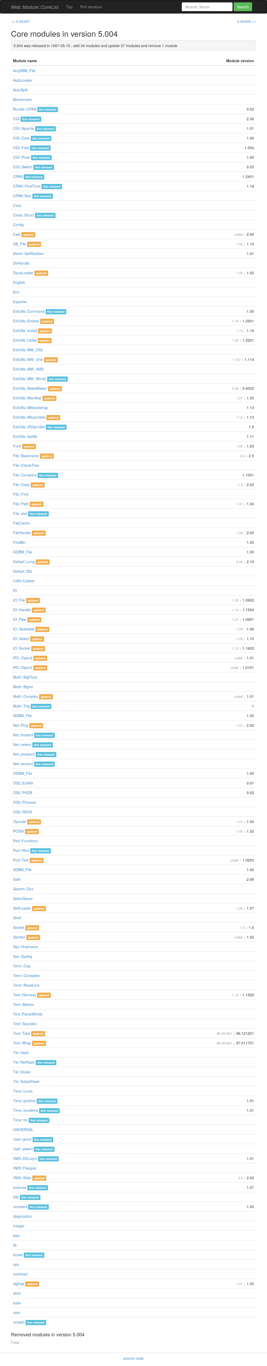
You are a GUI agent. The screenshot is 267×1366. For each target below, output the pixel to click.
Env (16, 292)
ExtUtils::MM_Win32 (29, 378)
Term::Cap (22, 965)
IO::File (19, 600)
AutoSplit (20, 89)
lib (15, 1245)
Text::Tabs (21, 1033)
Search (243, 6)
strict (17, 1293)
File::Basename (26, 455)
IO (15, 590)
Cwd (16, 234)
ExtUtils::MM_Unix (28, 359)
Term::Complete (26, 975)
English (19, 282)
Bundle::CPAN (24, 109)
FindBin (19, 542)
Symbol (19, 937)
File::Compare (25, 474)
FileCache (21, 523)
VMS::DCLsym (25, 1158)
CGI (16, 118)
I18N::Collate (23, 580)
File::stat (20, 513)
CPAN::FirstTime (26, 186)
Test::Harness (24, 994)
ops (16, 1264)
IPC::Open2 (22, 657)
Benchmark (22, 99)
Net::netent (22, 744)
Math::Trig (21, 705)
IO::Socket (21, 648)
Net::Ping (20, 725)
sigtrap (18, 1283)
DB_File (19, 243)
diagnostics (22, 1216)
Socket (18, 927)
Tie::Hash (21, 1052)
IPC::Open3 (22, 667)
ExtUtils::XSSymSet (29, 426)
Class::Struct (23, 215)
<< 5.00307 (20, 21)
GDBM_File (22, 551)
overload (20, 1273)
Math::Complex (25, 696)
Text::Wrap (22, 1042)
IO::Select (21, 638)
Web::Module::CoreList (34, 6)
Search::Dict (23, 888)
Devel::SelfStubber (28, 253)
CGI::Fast (21, 147)
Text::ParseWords (28, 1014)
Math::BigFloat (25, 677)
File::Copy (21, 484)
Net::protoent (24, 754)
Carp (17, 205)
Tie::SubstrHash (26, 1081)
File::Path (21, 503)
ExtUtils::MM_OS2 (28, 349)
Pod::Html (21, 850)
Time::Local (22, 1091)
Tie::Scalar (22, 1071)
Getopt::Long (24, 561)
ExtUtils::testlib (25, 436)
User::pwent (23, 1148)
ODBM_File (22, 773)
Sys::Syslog (22, 956)
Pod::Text (21, 860)
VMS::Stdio (22, 1177)
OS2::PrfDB (22, 792)
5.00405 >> (246, 21)
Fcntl (17, 446)
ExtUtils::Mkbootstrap (30, 407)
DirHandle (21, 263)
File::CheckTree (26, 465)
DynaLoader (23, 272)
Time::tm (20, 1119)
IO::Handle (22, 609)
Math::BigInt (23, 686)
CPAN (18, 176)
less (16, 1235)
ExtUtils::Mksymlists (29, 417)
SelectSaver (23, 898)
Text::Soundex (25, 1023)
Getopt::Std (22, 571)
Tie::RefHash (24, 1062)
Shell (17, 917)
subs (17, 1302)
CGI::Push (21, 157)
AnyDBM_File (24, 70)
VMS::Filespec (25, 1168)
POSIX (18, 831)
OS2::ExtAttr (23, 783)
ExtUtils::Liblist (25, 340)
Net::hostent (23, 734)
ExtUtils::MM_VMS (28, 369)
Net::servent (23, 763)
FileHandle (22, 532)
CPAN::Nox (22, 195)
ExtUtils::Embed (26, 320)
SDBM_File (22, 869)
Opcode (19, 821)
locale (18, 1254)
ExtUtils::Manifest (27, 397)
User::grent (22, 1139)
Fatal (15, 1342)
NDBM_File (22, 715)
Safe (17, 879)
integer (19, 1225)
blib (16, 1196)
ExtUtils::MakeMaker (30, 388)
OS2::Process (24, 802)
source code (133, 1358)
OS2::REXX (22, 811)
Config (18, 224)
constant (20, 1206)
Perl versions (91, 6)
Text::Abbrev (23, 1004)
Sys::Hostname (25, 946)
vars (16, 1312)
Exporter (20, 301)
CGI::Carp (21, 138)
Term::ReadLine (26, 985)
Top (69, 6)
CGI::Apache (23, 128)
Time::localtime (25, 1110)
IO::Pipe (19, 619)
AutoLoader (22, 80)
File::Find (20, 494)
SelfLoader (22, 908)
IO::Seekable (23, 628)
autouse (19, 1187)
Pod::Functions (25, 840)
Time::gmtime (24, 1100)
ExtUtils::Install (25, 330)
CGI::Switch (22, 166)
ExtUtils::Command (29, 311)
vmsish (19, 1322)
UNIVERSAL (23, 1129)
